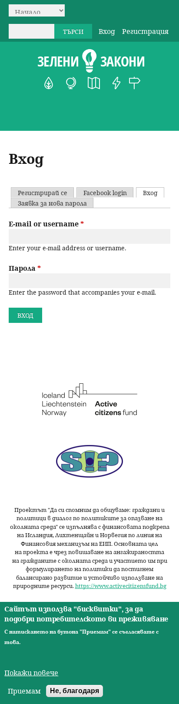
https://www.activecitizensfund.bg (120, 586)
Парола (25, 268)
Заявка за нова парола (52, 203)
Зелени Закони (91, 61)
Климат (71, 83)
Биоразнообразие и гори (49, 83)
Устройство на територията (94, 83)
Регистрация (145, 31)
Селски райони (135, 83)
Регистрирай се (42, 193)
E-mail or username (46, 224)
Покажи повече (31, 672)
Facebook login (105, 193)
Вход (107, 31)
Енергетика (116, 83)
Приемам (24, 691)
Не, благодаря (74, 690)
